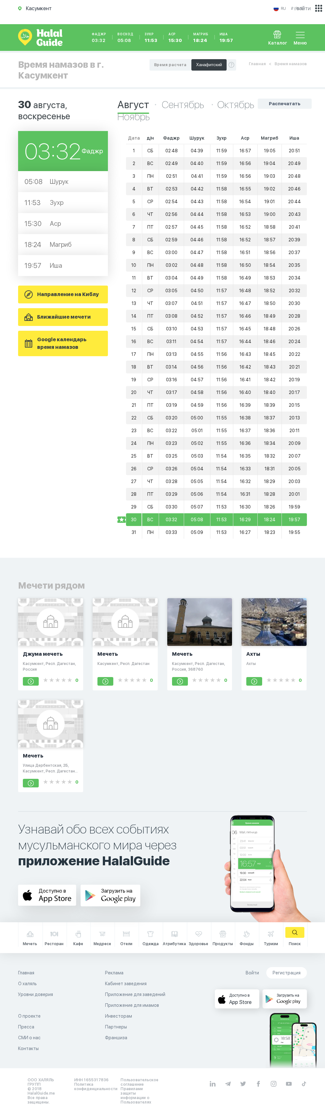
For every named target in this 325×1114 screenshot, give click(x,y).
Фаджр (99, 37)
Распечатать (285, 103)
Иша (226, 37)
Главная (257, 63)
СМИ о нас (29, 1037)
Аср (175, 37)
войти (304, 8)
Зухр (151, 37)
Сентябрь (184, 105)
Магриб (201, 37)
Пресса (26, 1026)
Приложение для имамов (132, 1005)
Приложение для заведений (135, 994)
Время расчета (170, 65)
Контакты (28, 1048)
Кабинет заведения (126, 983)
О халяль (27, 983)
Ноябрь (133, 117)
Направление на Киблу (68, 294)
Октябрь (235, 105)
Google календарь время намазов (62, 343)
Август (133, 105)
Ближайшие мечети (64, 317)
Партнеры (116, 1026)
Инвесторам (118, 1016)
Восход (125, 37)
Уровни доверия (35, 994)
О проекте (29, 1016)
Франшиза (116, 1037)
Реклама (114, 972)
